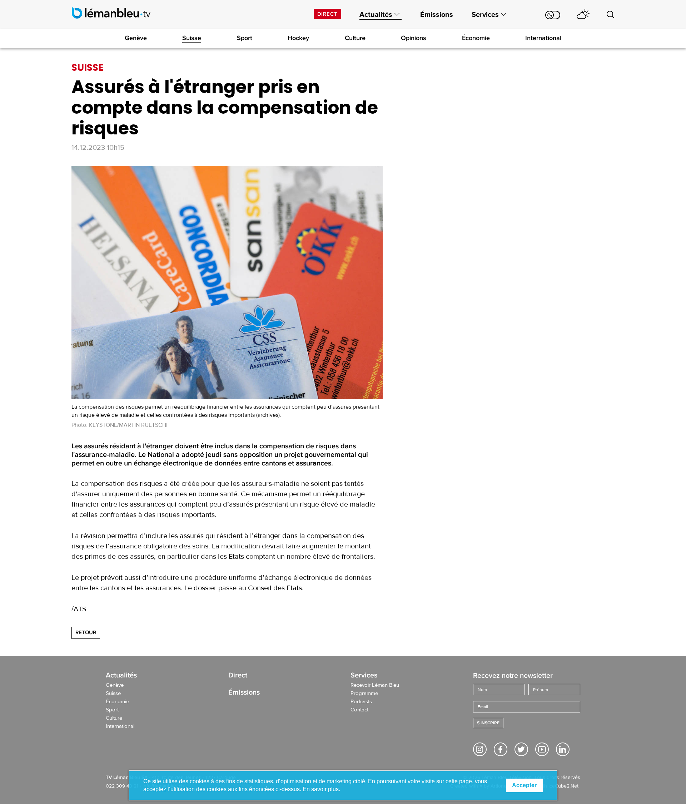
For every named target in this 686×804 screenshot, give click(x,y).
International (543, 38)
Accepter (524, 785)
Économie (476, 38)
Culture (355, 38)
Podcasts (361, 702)
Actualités (375, 14)
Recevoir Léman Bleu (375, 685)
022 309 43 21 (122, 786)
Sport (244, 38)
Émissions (436, 14)
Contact (359, 710)
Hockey (298, 38)
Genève (136, 38)
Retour (85, 632)
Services (485, 14)
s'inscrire (488, 723)
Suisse (191, 38)
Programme (364, 693)
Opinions (413, 38)
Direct (327, 14)
